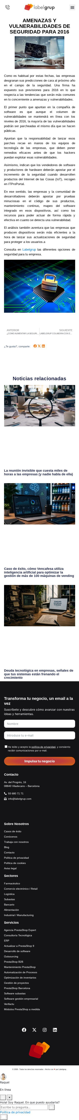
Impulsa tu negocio (39, 761)
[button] (72, 7)
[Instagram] (44, 1029)
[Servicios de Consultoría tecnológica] (39, 7)
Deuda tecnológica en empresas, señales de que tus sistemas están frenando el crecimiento (38, 674)
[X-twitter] (34, 1029)
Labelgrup (29, 249)
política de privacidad (43, 746)
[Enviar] (52, 1107)
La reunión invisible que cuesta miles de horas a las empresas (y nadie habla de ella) (38, 472)
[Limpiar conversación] (3, 1097)
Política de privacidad (15, 1112)
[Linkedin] (55, 1029)
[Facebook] (24, 1029)
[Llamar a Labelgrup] (7, 7)
